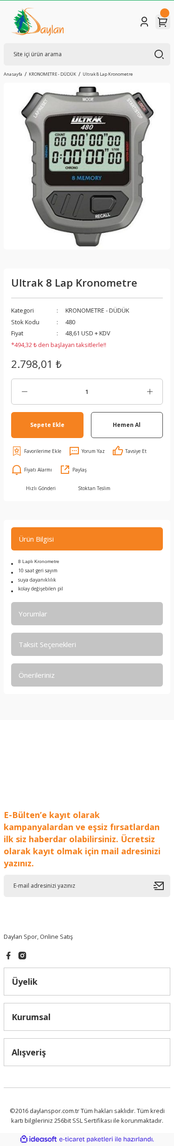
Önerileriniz (37, 675)
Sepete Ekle (47, 424)
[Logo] (37, 22)
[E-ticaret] (86, 1139)
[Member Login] (144, 21)
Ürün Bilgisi (36, 539)
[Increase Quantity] (149, 391)
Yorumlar (33, 613)
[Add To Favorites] (36, 451)
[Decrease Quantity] (24, 391)
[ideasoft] (38, 1139)
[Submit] (162, 886)
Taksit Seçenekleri (47, 644)
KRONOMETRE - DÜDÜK (97, 310)
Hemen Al (127, 424)
